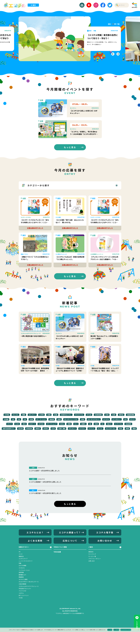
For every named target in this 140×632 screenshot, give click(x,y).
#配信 (127, 428)
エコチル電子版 (104, 532)
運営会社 (90, 552)
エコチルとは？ (35, 532)
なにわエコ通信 (23, 579)
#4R (19, 419)
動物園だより (22, 575)
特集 (20, 563)
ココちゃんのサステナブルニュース (28, 586)
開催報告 (21, 577)
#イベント (91, 428)
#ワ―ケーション (41, 419)
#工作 (53, 428)
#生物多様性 (98, 415)
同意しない (116, 629)
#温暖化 (83, 424)
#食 (90, 424)
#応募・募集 (61, 428)
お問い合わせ (104, 540)
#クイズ (132, 419)
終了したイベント (24, 595)
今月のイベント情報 (60, 547)
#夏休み (37, 428)
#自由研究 (128, 424)
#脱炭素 (51, 419)
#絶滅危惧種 (130, 415)
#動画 (134, 428)
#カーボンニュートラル (70, 419)
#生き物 (20, 428)
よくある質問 (35, 540)
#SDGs (62, 424)
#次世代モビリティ (66, 415)
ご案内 (90, 547)
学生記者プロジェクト (25, 588)
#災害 (31, 419)
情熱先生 (21, 556)
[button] (112, 54)
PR (19, 552)
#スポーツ (32, 424)
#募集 (23, 415)
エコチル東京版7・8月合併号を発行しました (45, 493)
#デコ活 (89, 415)
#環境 (69, 424)
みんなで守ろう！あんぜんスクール (29, 582)
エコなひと (22, 568)
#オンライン (32, 415)
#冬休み (45, 428)
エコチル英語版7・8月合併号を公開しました (45, 482)
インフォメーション (24, 570)
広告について (70, 540)
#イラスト (82, 428)
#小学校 (41, 415)
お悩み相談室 (22, 584)
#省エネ (109, 424)
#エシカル (15, 415)
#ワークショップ (51, 424)
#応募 (55, 415)
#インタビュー (117, 419)
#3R (13, 419)
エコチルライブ (23, 558)
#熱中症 (121, 415)
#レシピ (100, 428)
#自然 (59, 419)
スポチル (21, 593)
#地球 (96, 424)
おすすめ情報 (22, 565)
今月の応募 (57, 552)
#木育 (106, 415)
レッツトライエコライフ (25, 561)
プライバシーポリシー (94, 558)
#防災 (24, 424)
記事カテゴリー (24, 547)
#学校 (82, 419)
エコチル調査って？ (70, 532)
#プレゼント (72, 428)
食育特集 (21, 572)
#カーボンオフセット (94, 419)
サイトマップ (92, 554)
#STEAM (41, 424)
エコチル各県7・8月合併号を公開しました (44, 470)
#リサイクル (118, 424)
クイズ (20, 554)
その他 (20, 598)
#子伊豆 (7, 415)
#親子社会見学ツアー (9, 428)
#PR (125, 419)
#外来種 (6, 419)
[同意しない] (138, 630)
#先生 (120, 428)
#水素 (113, 415)
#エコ (76, 424)
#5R (25, 419)
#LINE (17, 424)
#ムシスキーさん (110, 428)
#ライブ (9, 424)
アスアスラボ (22, 591)
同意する (110, 629)
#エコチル (106, 419)
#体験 (48, 415)
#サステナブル (79, 415)
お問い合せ (91, 561)
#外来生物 (29, 428)
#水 (102, 424)
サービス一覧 (92, 556)
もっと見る (70, 147)
